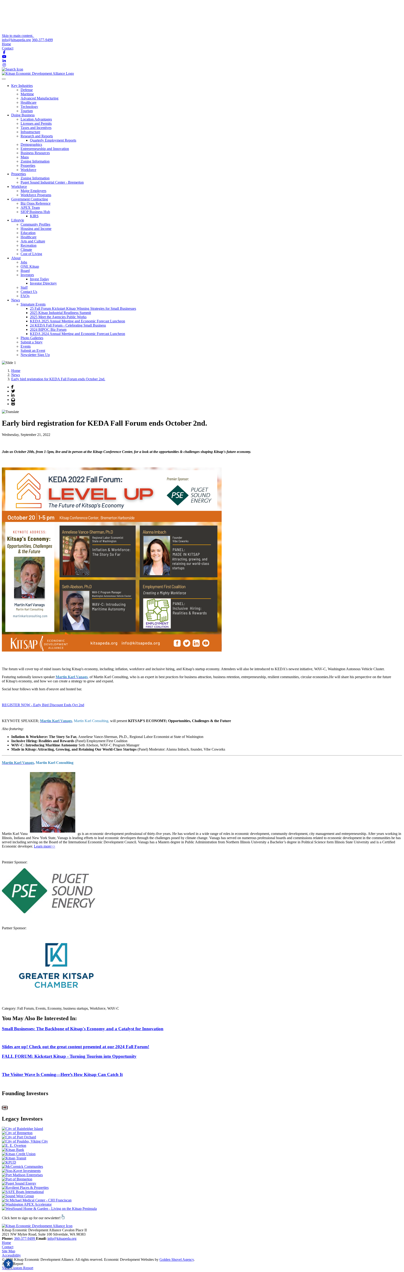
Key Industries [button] (22, 86)
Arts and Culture (33, 241)
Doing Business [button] (23, 115)
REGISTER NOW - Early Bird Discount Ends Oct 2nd (43, 705)
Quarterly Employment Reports (53, 140)
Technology (29, 107)
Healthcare (28, 102)
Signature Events (33, 304)
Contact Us (29, 292)
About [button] (16, 258)
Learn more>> (44, 846)
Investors (27, 275)
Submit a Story (32, 342)
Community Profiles (35, 224)
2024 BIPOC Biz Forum (48, 329)
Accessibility (11, 1255)
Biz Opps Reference (35, 203)
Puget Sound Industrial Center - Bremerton (52, 182)
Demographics (31, 144)
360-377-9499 (42, 40)
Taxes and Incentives (36, 128)
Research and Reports (37, 136)
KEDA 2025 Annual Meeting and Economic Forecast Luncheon (77, 321)
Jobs (24, 262)
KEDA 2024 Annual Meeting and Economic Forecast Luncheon (77, 334)
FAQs (25, 296)
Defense (27, 90)
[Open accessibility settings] (8, 1263)
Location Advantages (36, 119)
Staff (24, 287)
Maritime (27, 94)
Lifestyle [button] (17, 220)
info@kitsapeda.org (16, 40)
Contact (7, 48)
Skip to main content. (18, 36)
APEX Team (30, 208)
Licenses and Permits (36, 123)
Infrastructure (30, 132)
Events (26, 346)
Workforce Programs (36, 195)
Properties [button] (18, 174)
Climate (26, 250)
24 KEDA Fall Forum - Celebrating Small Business (68, 325)
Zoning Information (35, 161)
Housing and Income (36, 229)
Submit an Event (33, 351)
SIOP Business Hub (35, 212)
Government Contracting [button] (29, 199)
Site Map (8, 1251)
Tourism (27, 111)
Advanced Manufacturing (39, 98)
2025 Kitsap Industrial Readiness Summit (60, 313)
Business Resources (35, 153)
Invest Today (39, 279)
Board (25, 271)
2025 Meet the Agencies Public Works (58, 317)
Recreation (28, 245)
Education (28, 233)
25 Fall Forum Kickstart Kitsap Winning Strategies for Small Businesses (83, 308)
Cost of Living (31, 254)
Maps (25, 157)
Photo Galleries (32, 338)
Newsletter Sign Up (35, 355)
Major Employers (33, 191)
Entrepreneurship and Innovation (45, 149)
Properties (28, 165)
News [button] (15, 300)
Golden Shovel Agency (176, 1259)
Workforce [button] (19, 187)
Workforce (28, 170)
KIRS (34, 216)
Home (6, 44)
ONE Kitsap (30, 266)
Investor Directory (43, 283)
